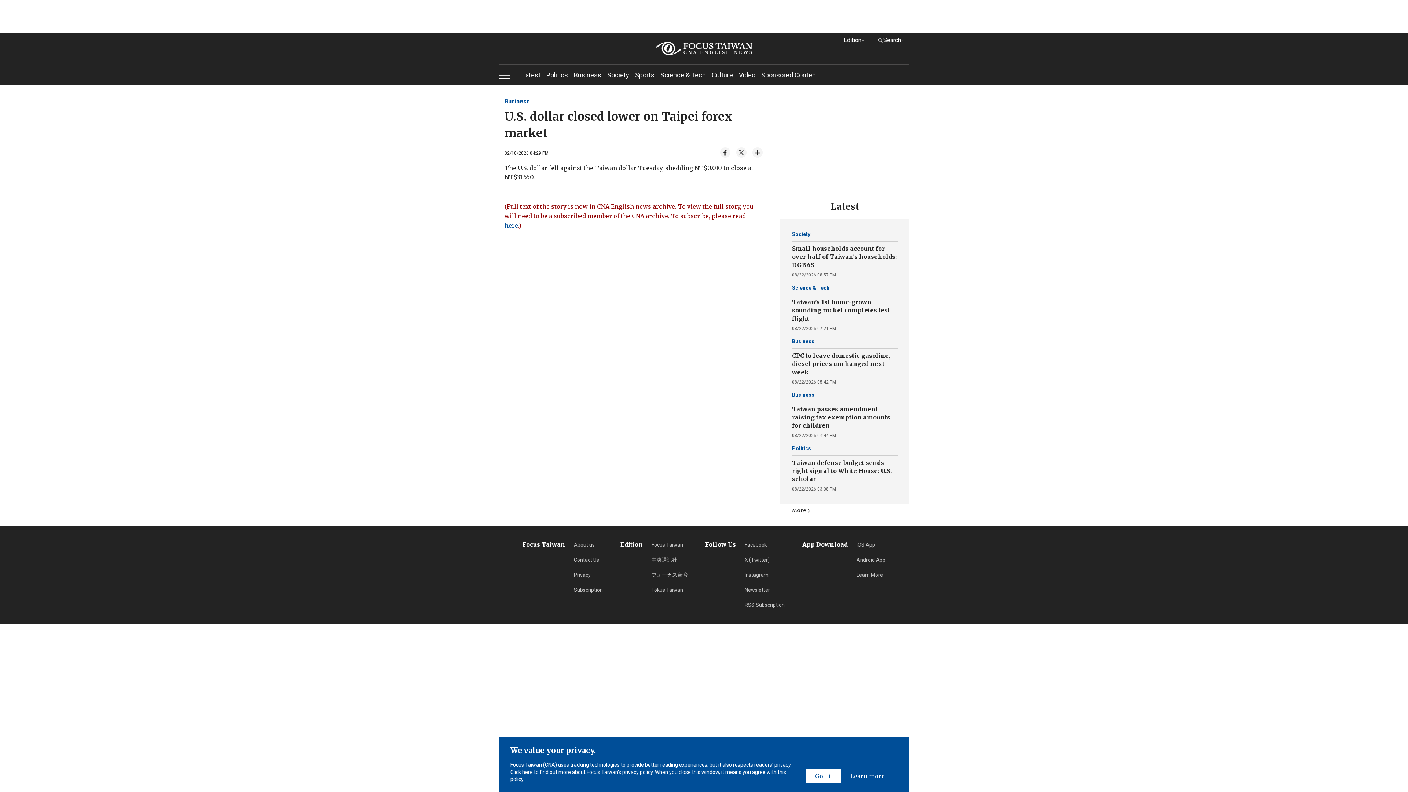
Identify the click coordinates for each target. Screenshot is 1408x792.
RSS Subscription (765, 605)
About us (584, 545)
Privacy (582, 575)
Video (747, 75)
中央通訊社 (664, 560)
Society (618, 75)
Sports (644, 75)
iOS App (866, 545)
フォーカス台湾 (670, 575)
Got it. (824, 776)
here (511, 225)
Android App (871, 560)
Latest (531, 75)
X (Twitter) (757, 560)
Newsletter (757, 590)
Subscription (588, 590)
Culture (722, 75)
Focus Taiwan (667, 545)
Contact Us (586, 560)
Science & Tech (683, 75)
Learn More (870, 575)
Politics (557, 75)
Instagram (757, 575)
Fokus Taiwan (667, 590)
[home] (704, 48)
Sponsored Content (789, 75)
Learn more (867, 776)
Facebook (756, 545)
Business (587, 75)
